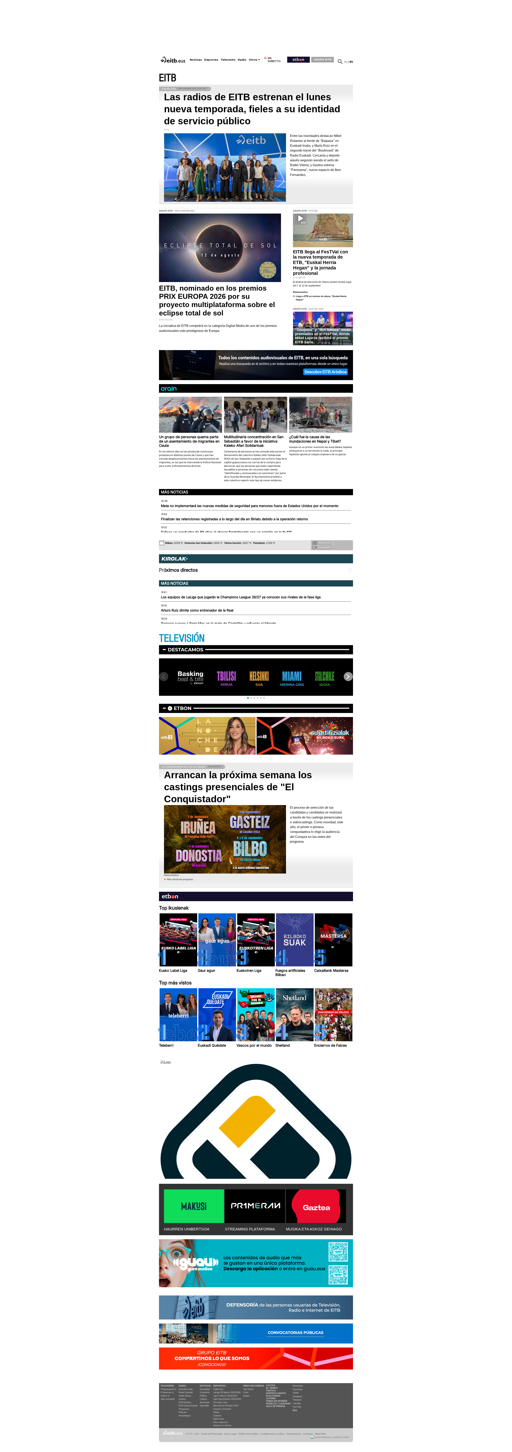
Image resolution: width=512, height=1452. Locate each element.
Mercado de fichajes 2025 (225, 1405)
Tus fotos (324, 543)
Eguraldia (204, 1405)
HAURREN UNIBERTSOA (186, 1229)
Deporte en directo (222, 1425)
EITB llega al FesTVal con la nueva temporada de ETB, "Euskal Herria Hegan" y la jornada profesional (320, 262)
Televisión (228, 59)
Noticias (196, 59)
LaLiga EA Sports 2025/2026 (227, 1392)
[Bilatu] (340, 61)
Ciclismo (217, 1415)
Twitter (296, 1393)
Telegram (297, 1400)
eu (346, 61)
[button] (248, 698)
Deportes (211, 59)
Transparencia (293, 1434)
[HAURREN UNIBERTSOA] (194, 1205)
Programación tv (169, 1389)
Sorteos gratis (276, 1393)
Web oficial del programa (180, 879)
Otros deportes (220, 1422)
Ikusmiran (204, 1402)
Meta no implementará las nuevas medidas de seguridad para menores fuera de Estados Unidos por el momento (249, 506)
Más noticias (174, 492)
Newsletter (298, 1386)
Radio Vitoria (185, 1396)
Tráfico (271, 1390)
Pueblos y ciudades (278, 1403)
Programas (184, 1409)
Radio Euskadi (186, 1392)
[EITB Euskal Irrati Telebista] (173, 59)
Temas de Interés (276, 1401)
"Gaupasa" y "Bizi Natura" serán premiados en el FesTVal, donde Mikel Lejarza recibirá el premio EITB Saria (323, 336)
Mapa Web (320, 1434)
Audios (246, 1396)
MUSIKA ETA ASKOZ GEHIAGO (314, 1229)
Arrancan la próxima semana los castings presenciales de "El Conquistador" (238, 787)
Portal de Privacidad (211, 1434)
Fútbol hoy (218, 1389)
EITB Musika (185, 1402)
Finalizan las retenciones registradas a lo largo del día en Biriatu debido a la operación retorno (234, 519)
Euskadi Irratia (186, 1389)
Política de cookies (248, 1434)
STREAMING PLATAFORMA (250, 1229)
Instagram (297, 1396)
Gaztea (182, 1399)
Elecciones (273, 1396)
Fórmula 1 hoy (220, 1402)
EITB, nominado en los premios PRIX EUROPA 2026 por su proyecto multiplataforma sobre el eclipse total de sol (217, 300)
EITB (167, 78)
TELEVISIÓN (182, 638)
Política (203, 1396)
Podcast (183, 1412)
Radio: (183, 1386)
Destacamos (185, 650)
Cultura (203, 1399)
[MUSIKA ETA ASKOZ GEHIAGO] (316, 1205)
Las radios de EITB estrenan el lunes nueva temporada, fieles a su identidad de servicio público (252, 109)
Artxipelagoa (185, 1415)
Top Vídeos (248, 1389)
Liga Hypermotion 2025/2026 (227, 1399)
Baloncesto (218, 1419)
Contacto (308, 1434)
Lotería (271, 1398)
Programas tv (167, 1392)
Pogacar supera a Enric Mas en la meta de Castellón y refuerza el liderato (218, 624)
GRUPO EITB (323, 59)
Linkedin (297, 1403)
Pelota (216, 1412)
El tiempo (272, 1388)
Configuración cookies (272, 1434)
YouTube (297, 1407)
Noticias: (205, 1386)
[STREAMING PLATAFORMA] (255, 1205)
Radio (242, 59)
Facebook (297, 1389)
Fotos (246, 1392)
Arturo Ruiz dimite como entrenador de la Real (197, 610)
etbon (182, 708)
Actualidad (205, 1389)
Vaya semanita (168, 1399)
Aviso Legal (230, 1434)
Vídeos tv (165, 1396)
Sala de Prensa (275, 1406)
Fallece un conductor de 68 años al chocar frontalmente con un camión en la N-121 (226, 532)
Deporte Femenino (222, 1409)
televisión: (167, 1386)
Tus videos (324, 547)
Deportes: (219, 1386)
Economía (205, 1392)
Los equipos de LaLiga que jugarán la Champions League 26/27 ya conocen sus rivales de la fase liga (241, 597)
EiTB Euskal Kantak (188, 1405)
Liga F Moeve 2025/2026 (225, 1396)
